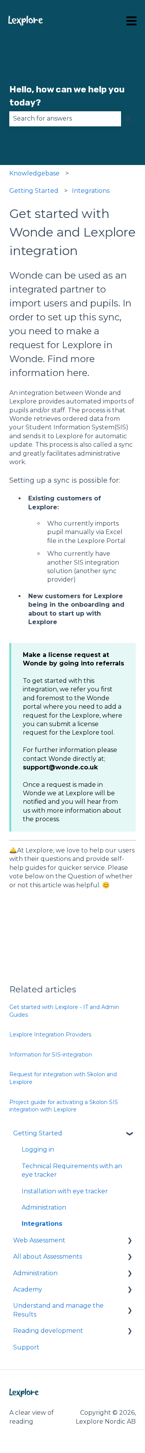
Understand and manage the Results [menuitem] (58, 1310)
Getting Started (33, 190)
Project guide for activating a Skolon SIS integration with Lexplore (63, 1106)
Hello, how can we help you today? (67, 96)
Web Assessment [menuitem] (39, 1240)
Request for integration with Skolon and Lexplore (63, 1078)
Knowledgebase (34, 173)
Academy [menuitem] (27, 1289)
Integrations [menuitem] (42, 1223)
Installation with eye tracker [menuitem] (65, 1191)
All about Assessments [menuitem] (47, 1256)
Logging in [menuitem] (38, 1149)
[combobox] (65, 118)
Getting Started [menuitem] (37, 1133)
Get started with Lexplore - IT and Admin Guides (64, 1011)
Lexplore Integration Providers (50, 1034)
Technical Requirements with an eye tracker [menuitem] (72, 1170)
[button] (129, 1134)
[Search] (128, 118)
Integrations (90, 190)
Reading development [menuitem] (48, 1330)
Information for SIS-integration (50, 1054)
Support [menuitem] (26, 1347)
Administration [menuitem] (44, 1207)
